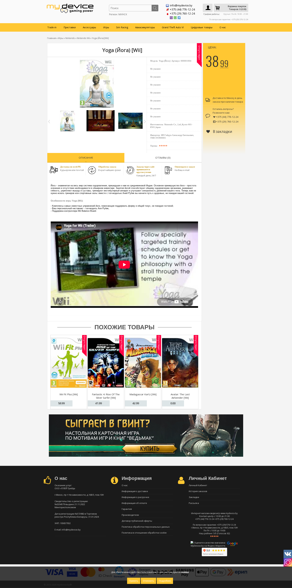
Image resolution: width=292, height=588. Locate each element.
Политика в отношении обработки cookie (144, 532)
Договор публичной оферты (137, 520)
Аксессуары (89, 27)
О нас (223, 27)
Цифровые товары (201, 27)
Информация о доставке (135, 491)
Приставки (70, 27)
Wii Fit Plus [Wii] (68, 394)
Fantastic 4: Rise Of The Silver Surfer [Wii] (106, 396)
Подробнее (165, 581)
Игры (106, 27)
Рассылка (194, 503)
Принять (133, 581)
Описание (86, 157)
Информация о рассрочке (135, 497)
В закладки (222, 131)
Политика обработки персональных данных (146, 526)
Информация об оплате (134, 503)
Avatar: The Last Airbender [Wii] (180, 396)
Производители (130, 514)
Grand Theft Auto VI (173, 27)
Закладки (194, 497)
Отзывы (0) (163, 157)
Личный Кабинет (198, 485)
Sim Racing (122, 27)
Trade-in (51, 27)
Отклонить (148, 581)
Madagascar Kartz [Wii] (142, 394)
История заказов (198, 491)
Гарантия (127, 509)
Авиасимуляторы (145, 27)
